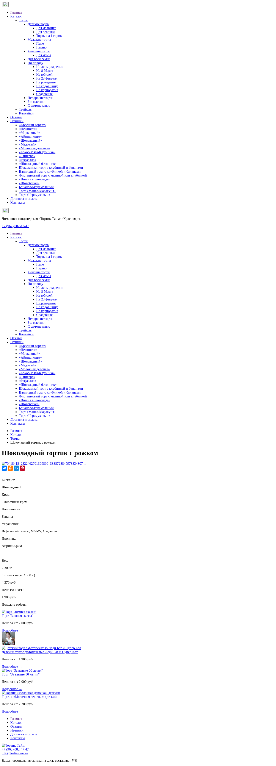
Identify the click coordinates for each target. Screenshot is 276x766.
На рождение (46, 82)
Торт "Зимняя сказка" (17, 615)
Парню (41, 47)
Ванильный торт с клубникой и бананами (50, 171)
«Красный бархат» (32, 125)
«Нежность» (28, 129)
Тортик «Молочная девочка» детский (29, 697)
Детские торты (38, 24)
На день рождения (49, 67)
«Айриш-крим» (30, 136)
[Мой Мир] (16, 468)
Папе (40, 43)
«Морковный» (29, 132)
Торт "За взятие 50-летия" (21, 674)
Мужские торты (39, 39)
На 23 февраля (46, 78)
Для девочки (45, 32)
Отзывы (16, 117)
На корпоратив (47, 90)
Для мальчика (46, 28)
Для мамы (43, 55)
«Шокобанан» (29, 183)
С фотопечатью (39, 105)
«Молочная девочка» (34, 148)
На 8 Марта (44, 70)
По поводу (35, 63)
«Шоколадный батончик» (38, 164)
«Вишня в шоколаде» (34, 179)
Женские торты (39, 51)
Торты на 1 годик (49, 36)
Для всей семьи (39, 59)
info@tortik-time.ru (15, 753)
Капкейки (26, 113)
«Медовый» (27, 144)
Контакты (17, 202)
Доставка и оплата (24, 198)
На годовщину (47, 86)
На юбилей (44, 74)
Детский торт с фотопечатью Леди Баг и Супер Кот (40, 652)
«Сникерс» (27, 156)
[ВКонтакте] (4, 468)
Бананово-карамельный (36, 187)
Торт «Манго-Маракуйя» (37, 191)
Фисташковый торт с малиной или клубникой (53, 175)
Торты (23, 20)
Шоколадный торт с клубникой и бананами (51, 167)
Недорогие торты (40, 98)
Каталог (16, 16)
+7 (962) (15, 749)
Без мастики (36, 101)
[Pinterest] (22, 468)
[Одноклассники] (10, 468)
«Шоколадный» (30, 140)
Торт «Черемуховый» (34, 195)
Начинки (17, 121)
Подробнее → (12, 630)
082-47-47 (15, 226)
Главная (16, 12)
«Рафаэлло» (27, 160)
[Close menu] (5, 4)
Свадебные (44, 94)
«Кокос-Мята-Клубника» (37, 152)
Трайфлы (25, 109)
